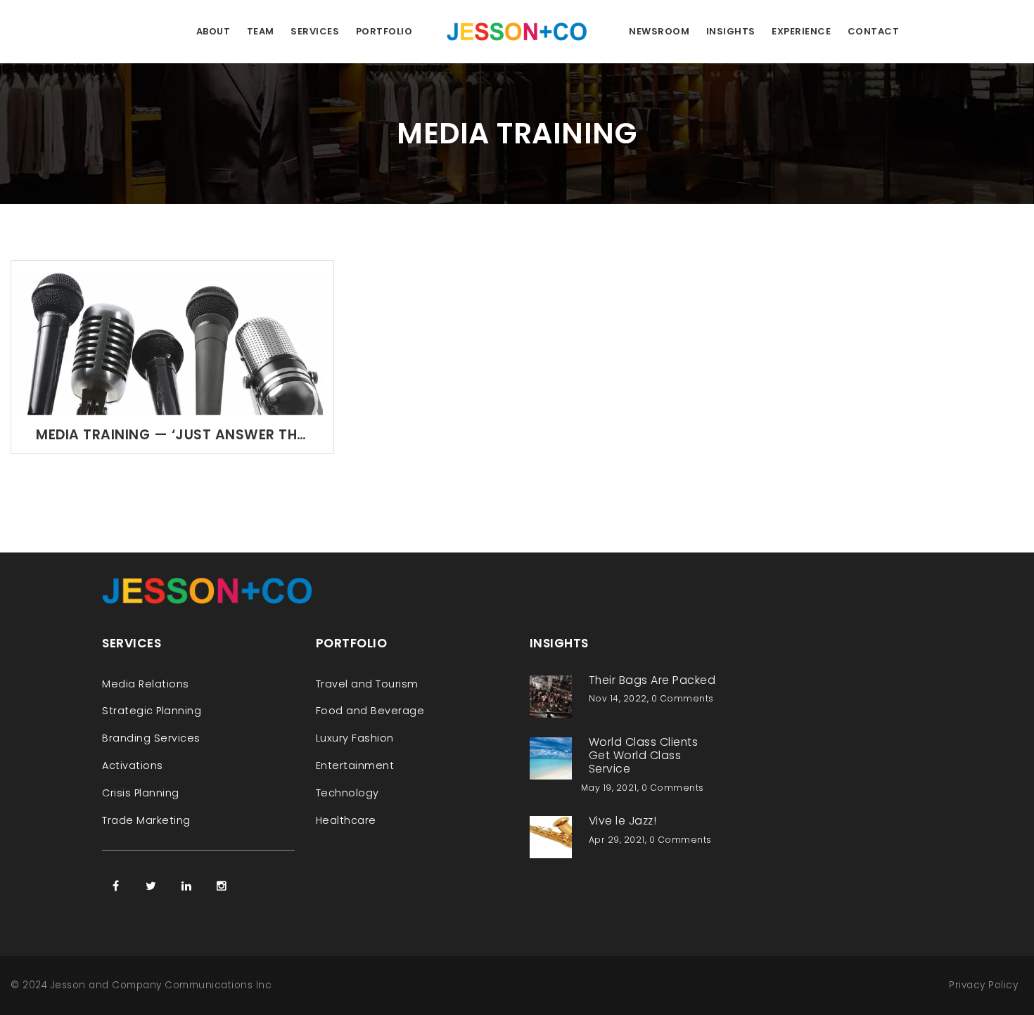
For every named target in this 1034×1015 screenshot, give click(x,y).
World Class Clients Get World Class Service (643, 755)
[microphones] (172, 343)
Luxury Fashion (355, 738)
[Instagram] (222, 886)
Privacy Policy (983, 985)
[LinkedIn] (186, 886)
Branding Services (151, 738)
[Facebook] (116, 886)
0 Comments (682, 698)
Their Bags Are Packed (652, 680)
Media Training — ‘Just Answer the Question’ (172, 435)
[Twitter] (151, 886)
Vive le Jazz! (623, 821)
